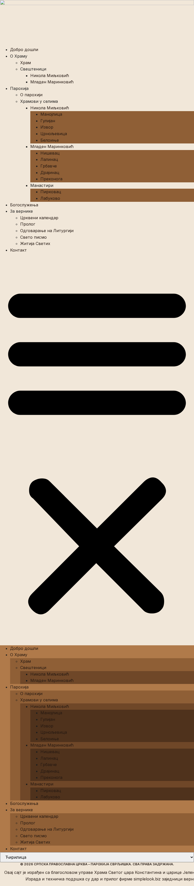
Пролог (27, 224)
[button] (97, 449)
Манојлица (51, 114)
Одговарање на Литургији (47, 230)
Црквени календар (39, 217)
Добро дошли (24, 49)
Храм (25, 62)
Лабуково (50, 198)
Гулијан (47, 120)
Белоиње (49, 140)
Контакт (18, 250)
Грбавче (48, 165)
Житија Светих (35, 243)
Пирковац (50, 191)
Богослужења (24, 204)
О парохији (31, 94)
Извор (46, 127)
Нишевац (50, 153)
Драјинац (49, 172)
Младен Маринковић (52, 81)
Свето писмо (33, 237)
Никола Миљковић (49, 75)
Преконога (51, 178)
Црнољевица (53, 133)
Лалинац (49, 159)
